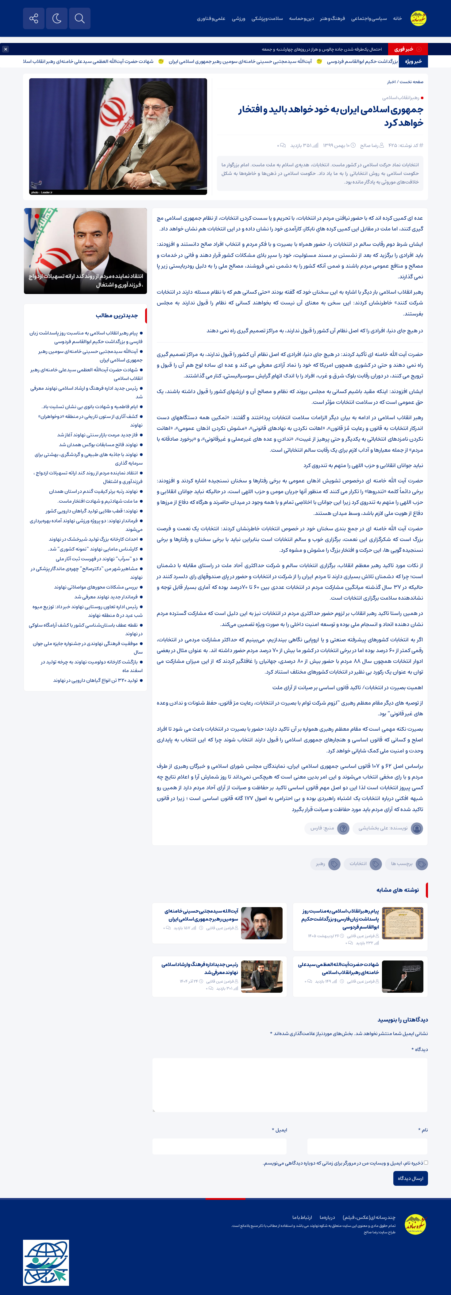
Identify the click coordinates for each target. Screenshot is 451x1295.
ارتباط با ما (302, 1217)
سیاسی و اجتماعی (369, 18)
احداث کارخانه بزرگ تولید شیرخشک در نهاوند (93, 539)
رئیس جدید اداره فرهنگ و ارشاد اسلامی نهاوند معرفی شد (199, 968)
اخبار (391, 82)
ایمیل (279, 1130)
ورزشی (238, 18)
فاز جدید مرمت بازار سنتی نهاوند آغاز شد (97, 435)
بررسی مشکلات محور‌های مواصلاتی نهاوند (96, 587)
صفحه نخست (411, 82)
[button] (44, 216)
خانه (397, 18)
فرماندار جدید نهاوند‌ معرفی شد (106, 597)
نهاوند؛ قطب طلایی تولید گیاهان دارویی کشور (92, 511)
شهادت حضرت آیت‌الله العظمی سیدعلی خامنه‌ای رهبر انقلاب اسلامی (112, 61)
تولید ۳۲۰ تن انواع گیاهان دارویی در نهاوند (95, 680)
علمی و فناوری (211, 18)
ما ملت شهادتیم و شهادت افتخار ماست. (97, 501)
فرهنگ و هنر (332, 18)
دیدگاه (419, 1049)
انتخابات (358, 863)
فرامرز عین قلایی (361, 936)
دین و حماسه (301, 18)
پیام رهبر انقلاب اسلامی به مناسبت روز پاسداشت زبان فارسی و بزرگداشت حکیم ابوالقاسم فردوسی (340, 919)
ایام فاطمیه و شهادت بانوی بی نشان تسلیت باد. (89, 406)
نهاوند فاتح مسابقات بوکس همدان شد (98, 444)
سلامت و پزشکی (267, 18)
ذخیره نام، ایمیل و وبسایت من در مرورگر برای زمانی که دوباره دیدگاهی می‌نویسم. (343, 1163)
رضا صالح (369, 145)
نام (423, 1130)
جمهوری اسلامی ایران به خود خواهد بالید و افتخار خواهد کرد (330, 116)
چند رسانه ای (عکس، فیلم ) (369, 1217)
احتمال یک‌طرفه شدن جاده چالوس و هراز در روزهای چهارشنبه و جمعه (322, 49)
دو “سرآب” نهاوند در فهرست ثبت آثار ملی (97, 559)
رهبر (320, 863)
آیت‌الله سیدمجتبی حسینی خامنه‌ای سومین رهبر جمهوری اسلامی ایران (267, 61)
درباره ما (327, 1217)
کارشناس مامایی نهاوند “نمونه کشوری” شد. (93, 549)
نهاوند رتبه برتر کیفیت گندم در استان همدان (93, 491)
